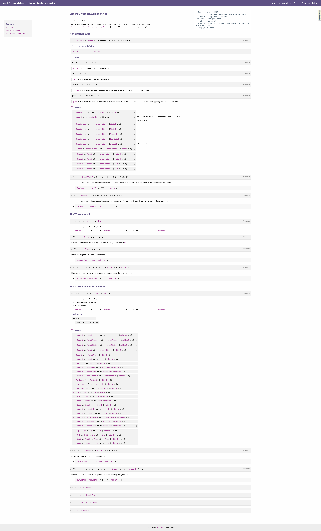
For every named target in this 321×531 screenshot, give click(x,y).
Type (97, 293)
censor (74, 201)
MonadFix (91, 368)
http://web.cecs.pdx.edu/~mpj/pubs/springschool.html (90, 27)
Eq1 (84, 392)
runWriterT (109, 462)
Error (79, 149)
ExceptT (113, 144)
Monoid (80, 40)
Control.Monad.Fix (86, 495)
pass (100, 51)
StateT (113, 124)
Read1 (87, 401)
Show (79, 405)
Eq (78, 392)
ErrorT (124, 149)
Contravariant (82, 388)
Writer (87, 237)
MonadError (92, 335)
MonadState (92, 345)
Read (79, 401)
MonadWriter (81, 112)
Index (314, 3)
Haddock (160, 527)
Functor (79, 363)
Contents (306, 3)
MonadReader (92, 340)
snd (93, 260)
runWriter (101, 260)
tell (84, 51)
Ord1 (86, 397)
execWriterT (82, 462)
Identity (101, 221)
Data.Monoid (83, 511)
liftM (93, 188)
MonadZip (91, 409)
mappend (161, 231)
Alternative (92, 417)
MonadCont (91, 426)
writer (76, 51)
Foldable (80, 380)
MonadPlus (91, 422)
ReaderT (113, 134)
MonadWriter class (13, 28)
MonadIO (90, 413)
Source (297, 3)
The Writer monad (13, 30)
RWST (116, 164)
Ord (78, 397)
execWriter (82, 260)
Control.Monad (84, 487)
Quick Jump (287, 3)
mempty (107, 231)
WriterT (117, 154)
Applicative (92, 376)
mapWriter (92, 278)
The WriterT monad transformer (18, 33)
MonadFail (91, 372)
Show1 (87, 405)
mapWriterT (94, 480)
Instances (276, 3)
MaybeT (113, 112)
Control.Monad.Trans (87, 503)
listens (74, 183)
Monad (90, 40)
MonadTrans (93, 355)
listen (92, 51)
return (78, 231)
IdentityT (114, 139)
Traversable (81, 384)
